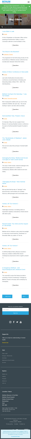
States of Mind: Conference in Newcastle (15, 72)
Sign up (15, 313)
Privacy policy (9, 424)
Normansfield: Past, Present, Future (13, 116)
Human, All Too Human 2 (10, 203)
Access (4, 362)
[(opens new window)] (10, 322)
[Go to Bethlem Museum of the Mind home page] (6, 2)
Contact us (22, 424)
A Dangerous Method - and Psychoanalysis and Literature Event (13, 268)
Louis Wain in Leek (8, 31)
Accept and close (15, 436)
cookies (21, 431)
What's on (4, 374)
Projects (4, 378)
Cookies (16, 424)
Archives (4, 358)
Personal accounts (12, 98)
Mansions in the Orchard (8, 360)
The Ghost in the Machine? (10, 51)
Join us (4, 383)
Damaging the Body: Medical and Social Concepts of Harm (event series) (15, 158)
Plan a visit (4, 353)
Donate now (5, 342)
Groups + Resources (7, 355)
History (9, 162)
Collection (6, 54)
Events (5, 34)
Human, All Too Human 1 (10, 245)
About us (4, 381)
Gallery (4, 376)
